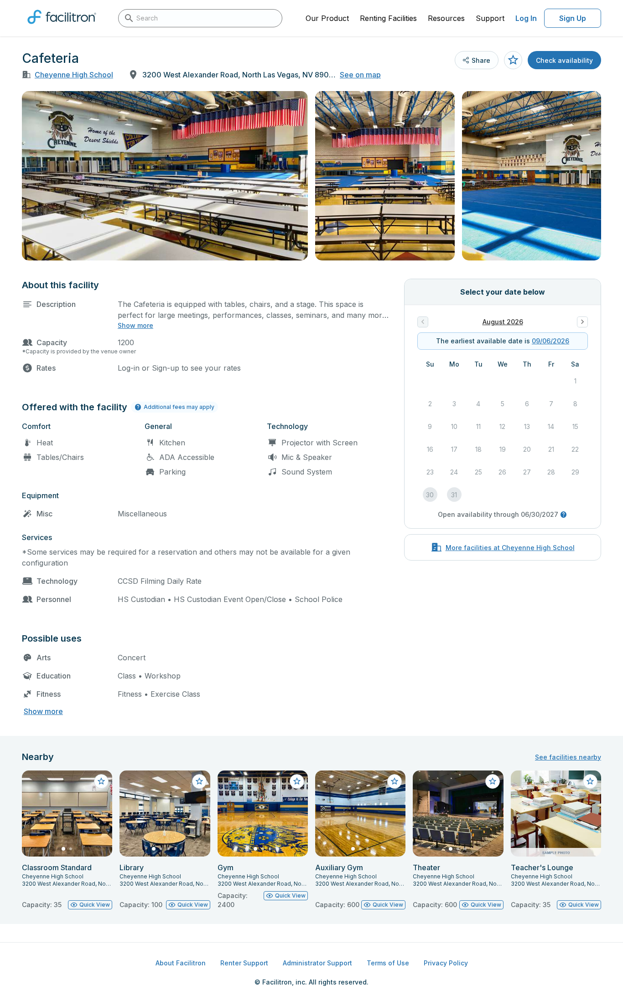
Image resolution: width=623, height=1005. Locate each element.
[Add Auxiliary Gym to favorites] (394, 781)
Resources (446, 18)
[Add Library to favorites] (199, 781)
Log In (526, 18)
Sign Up (572, 18)
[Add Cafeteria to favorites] (513, 60)
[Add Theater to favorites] (492, 781)
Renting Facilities (388, 18)
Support (490, 18)
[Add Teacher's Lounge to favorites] (590, 781)
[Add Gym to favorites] (297, 781)
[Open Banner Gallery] (165, 175)
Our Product (327, 18)
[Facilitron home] (62, 26)
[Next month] (582, 321)
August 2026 (503, 322)
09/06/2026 (550, 341)
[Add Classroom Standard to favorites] (101, 781)
